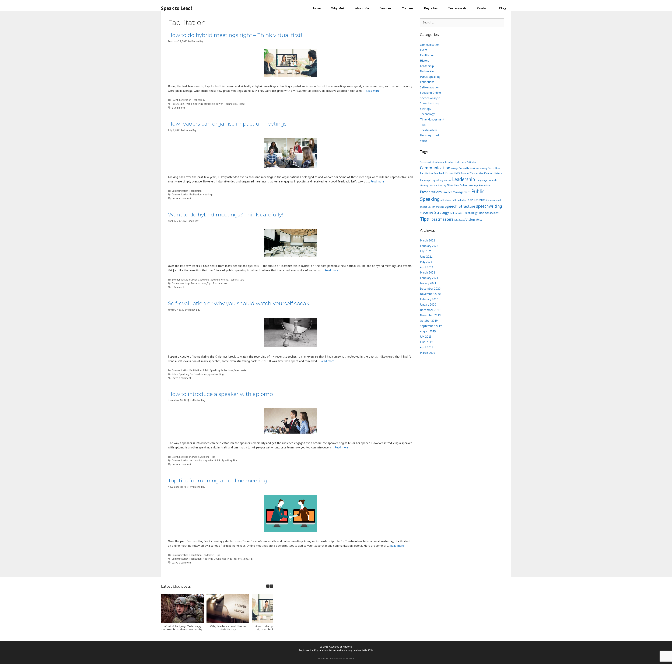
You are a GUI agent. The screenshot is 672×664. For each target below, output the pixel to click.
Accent (423, 162)
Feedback (439, 173)
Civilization (471, 162)
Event (175, 100)
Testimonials (457, 8)
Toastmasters (236, 279)
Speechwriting (429, 103)
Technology (198, 100)
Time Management (432, 119)
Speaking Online (219, 279)
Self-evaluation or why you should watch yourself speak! (239, 303)
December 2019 (430, 310)
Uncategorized (429, 135)
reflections (445, 200)
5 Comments (178, 287)
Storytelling (426, 213)
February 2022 (429, 246)
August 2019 (428, 331)
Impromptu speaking (431, 180)
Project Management (457, 192)
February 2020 (429, 299)
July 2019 (426, 336)
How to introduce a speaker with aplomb (220, 394)
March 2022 (427, 240)
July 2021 (426, 251)
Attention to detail (444, 162)
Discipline (494, 168)
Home (316, 8)
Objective (453, 185)
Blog (502, 8)
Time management (488, 213)
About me (362, 8)
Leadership (208, 555)
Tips (209, 283)
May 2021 (426, 262)
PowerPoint (485, 185)
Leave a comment (181, 198)
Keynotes (431, 8)
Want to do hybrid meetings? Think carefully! (225, 214)
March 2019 (427, 353)
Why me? (337, 8)
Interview (447, 180)
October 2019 (429, 321)
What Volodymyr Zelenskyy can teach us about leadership (182, 628)
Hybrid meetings (194, 103)
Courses (408, 8)
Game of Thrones (469, 173)
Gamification (486, 173)
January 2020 (428, 304)
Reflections (227, 370)
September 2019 (431, 326)
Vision (470, 219)
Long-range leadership (487, 180)
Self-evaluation (198, 374)
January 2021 (428, 283)
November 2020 (430, 294)
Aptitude (431, 162)
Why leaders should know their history (228, 628)
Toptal (241, 103)
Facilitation (185, 100)
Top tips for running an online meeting (217, 480)
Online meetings (181, 283)
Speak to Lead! (176, 8)
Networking (427, 71)
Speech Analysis (430, 98)
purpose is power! (213, 103)
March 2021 (427, 272)
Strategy (425, 109)
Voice (423, 141)
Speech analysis (436, 206)
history (498, 173)
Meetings (208, 194)
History (424, 61)
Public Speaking (200, 279)
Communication (180, 190)
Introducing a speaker (202, 460)
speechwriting (216, 374)
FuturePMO (452, 173)
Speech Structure (460, 206)
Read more (373, 91)
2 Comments (178, 107)
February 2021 (429, 278)
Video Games (459, 220)
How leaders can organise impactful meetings (227, 123)
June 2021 (426, 256)
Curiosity (464, 168)
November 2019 (430, 315)
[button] (271, 586)
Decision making (478, 168)
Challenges (460, 162)
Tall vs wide (456, 213)
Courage (454, 168)
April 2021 (426, 267)
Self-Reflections (477, 200)
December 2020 (430, 288)
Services (385, 8)
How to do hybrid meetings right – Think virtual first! (235, 35)
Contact (483, 8)
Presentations (198, 283)
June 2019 (426, 342)
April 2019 (426, 347)
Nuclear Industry (438, 185)
